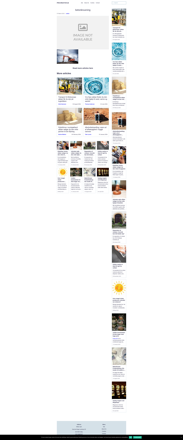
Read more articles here (83, 68)
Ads (82, 3)
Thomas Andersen (90, 104)
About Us (86, 3)
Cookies (92, 3)
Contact (98, 3)
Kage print (115, 338)
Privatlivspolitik (137, 437)
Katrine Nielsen (62, 134)
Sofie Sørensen (62, 104)
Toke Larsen (88, 134)
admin (67, 13)
